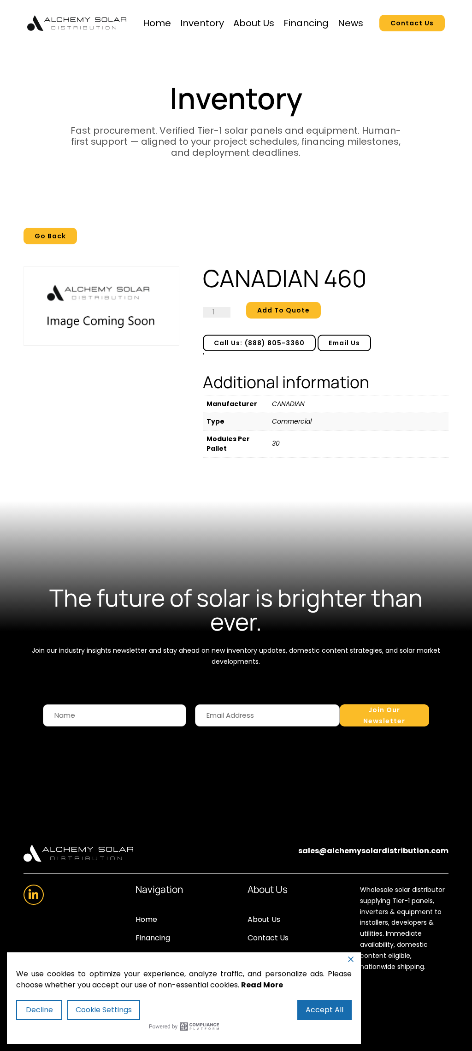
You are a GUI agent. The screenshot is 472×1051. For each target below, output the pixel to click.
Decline (39, 1009)
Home (157, 23)
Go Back (50, 236)
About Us (253, 23)
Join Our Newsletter (384, 715)
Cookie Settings (104, 1009)
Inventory (202, 23)
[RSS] (34, 895)
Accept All (324, 1009)
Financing (306, 23)
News (350, 23)
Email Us (344, 343)
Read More (262, 985)
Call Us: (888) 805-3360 (259, 343)
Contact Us (412, 23)
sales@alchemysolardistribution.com (373, 850)
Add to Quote (283, 310)
